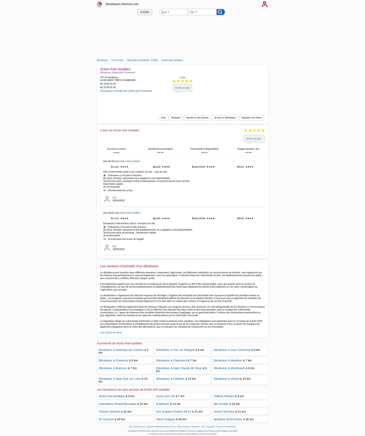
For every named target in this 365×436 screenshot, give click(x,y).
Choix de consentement (226, 427)
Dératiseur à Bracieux (113, 368)
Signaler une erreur (251, 117)
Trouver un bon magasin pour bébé (222, 431)
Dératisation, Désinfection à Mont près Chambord (126, 91)
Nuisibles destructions (228, 419)
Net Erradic (221, 403)
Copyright (211, 427)
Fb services (106, 419)
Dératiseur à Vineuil (226, 378)
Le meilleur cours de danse (159, 434)
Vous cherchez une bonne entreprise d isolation (166, 431)
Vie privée (195, 427)
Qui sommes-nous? (137, 427)
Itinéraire (176, 117)
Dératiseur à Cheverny (113, 360)
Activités (144, 12)
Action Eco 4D (165, 396)
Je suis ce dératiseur (225, 117)
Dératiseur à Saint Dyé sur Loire (120, 378)
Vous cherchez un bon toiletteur (185, 434)
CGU (203, 427)
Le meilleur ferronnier (137, 431)
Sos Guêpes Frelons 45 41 (173, 411)
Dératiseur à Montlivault (229, 368)
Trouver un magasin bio (197, 431)
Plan (163, 117)
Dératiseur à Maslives (228, 360)
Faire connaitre (183, 427)
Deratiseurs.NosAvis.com (122, 4)
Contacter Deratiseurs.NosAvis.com (161, 427)
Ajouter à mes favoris (197, 117)
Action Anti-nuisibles (129, 161)
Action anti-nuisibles (112, 396)
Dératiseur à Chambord (171, 360)
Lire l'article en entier (111, 332)
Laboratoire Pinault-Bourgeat (117, 403)
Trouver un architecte (208, 434)
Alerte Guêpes (165, 419)
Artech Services (224, 411)
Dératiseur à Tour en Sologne (175, 349)
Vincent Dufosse (109, 411)
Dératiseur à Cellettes (170, 378)
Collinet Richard (224, 396)
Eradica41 (162, 403)
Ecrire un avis (182, 88)
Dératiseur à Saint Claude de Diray (179, 368)
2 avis (182, 80)
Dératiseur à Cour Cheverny (232, 349)
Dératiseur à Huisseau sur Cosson (121, 349)
